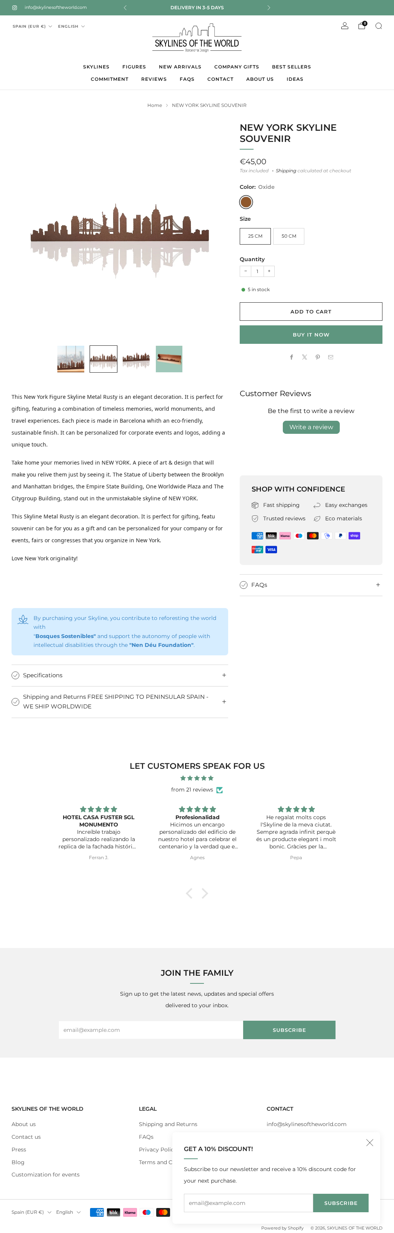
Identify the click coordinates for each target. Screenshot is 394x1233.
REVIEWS (154, 79)
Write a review (311, 427)
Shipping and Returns (168, 1124)
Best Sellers (291, 67)
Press (19, 1149)
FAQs (187, 79)
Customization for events (46, 1174)
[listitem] (197, 8)
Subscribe (341, 1203)
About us (24, 1124)
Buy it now (311, 335)
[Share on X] (305, 357)
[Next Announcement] (269, 8)
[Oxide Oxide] (246, 202)
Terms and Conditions (168, 1162)
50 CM (289, 236)
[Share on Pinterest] (318, 357)
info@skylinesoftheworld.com (56, 7)
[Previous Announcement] (125, 8)
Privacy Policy (158, 1149)
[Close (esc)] (369, 1142)
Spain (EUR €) (29, 26)
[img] (196, 778)
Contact (220, 79)
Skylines (96, 67)
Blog (18, 1162)
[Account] (345, 26)
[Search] (378, 26)
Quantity (252, 259)
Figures (134, 67)
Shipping (286, 170)
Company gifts (236, 67)
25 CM (255, 236)
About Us (260, 79)
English (68, 26)
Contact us (26, 1137)
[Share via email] (330, 357)
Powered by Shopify (282, 1228)
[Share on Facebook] (292, 357)
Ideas (295, 79)
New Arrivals (180, 67)
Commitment (110, 79)
